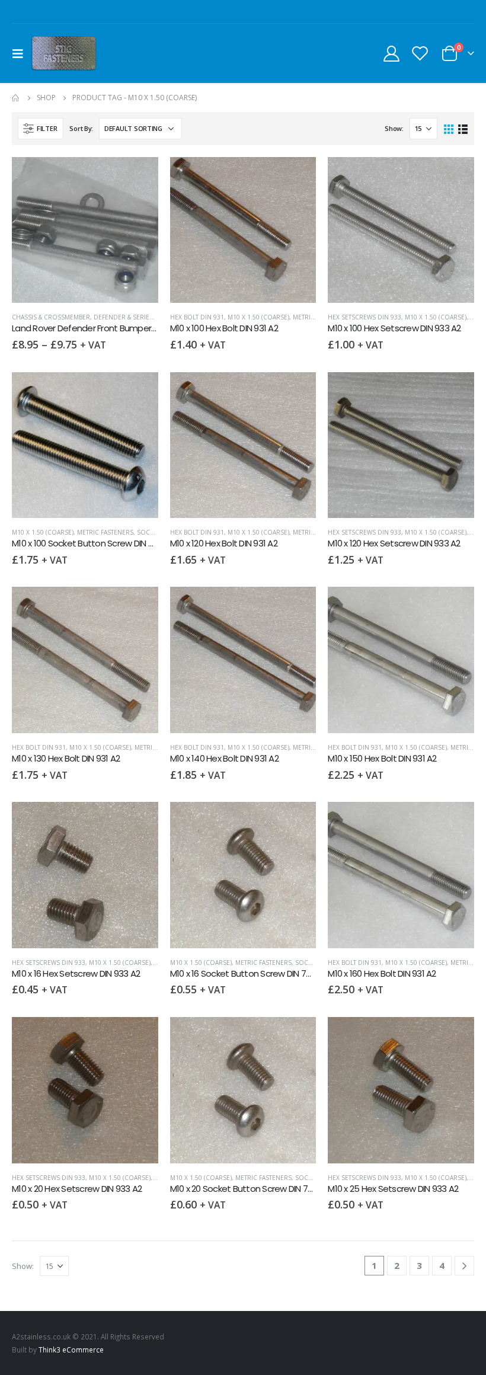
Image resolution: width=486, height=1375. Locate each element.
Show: (394, 128)
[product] (85, 230)
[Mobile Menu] (21, 53)
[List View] (462, 128)
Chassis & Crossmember (51, 317)
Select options (138, 176)
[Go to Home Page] (16, 98)
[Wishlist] (420, 53)
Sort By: (81, 128)
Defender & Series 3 (126, 317)
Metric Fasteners (105, 532)
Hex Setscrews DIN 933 (364, 317)
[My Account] (391, 53)
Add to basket (296, 176)
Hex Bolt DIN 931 (197, 317)
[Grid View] (449, 128)
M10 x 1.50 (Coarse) (258, 317)
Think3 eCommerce (71, 1349)
